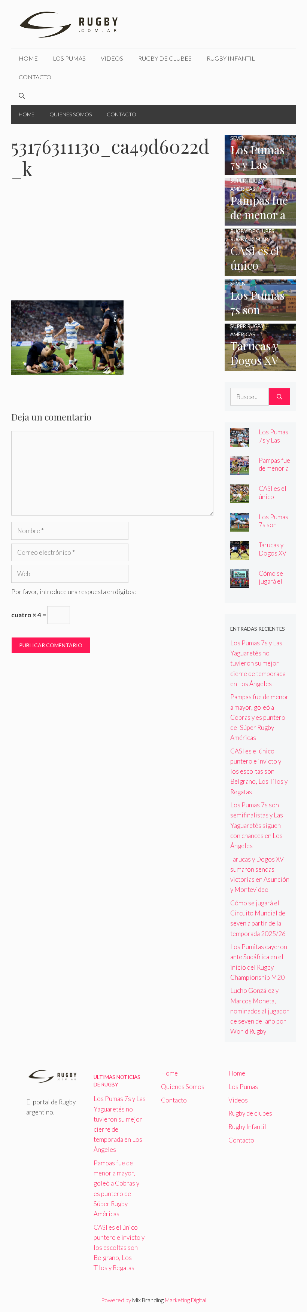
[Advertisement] (112, 245)
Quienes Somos (70, 114)
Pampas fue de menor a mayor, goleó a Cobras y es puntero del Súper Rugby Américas (259, 717)
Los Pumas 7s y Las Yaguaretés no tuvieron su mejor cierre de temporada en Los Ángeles (258, 663)
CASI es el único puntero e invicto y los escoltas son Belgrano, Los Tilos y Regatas (259, 771)
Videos (112, 58)
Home (28, 58)
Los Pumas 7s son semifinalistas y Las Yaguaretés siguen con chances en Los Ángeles (256, 825)
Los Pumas (69, 58)
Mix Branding (148, 1300)
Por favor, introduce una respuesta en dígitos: (73, 592)
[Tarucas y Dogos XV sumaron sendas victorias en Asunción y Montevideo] (260, 366)
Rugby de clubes (165, 58)
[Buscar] (279, 397)
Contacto (35, 76)
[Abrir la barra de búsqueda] (21, 95)
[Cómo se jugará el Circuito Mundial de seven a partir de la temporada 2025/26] (239, 583)
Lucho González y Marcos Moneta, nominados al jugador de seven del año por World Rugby (259, 1011)
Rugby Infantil (231, 58)
